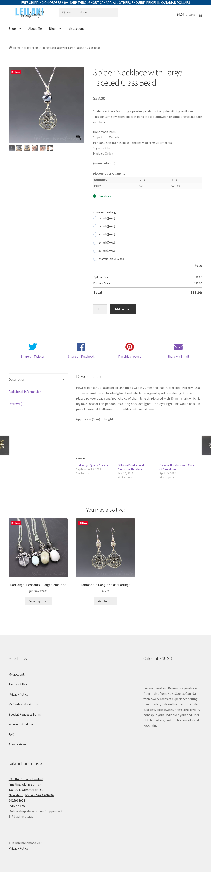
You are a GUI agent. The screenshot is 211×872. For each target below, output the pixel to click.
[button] (79, 107)
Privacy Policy (18, 694)
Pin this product (129, 356)
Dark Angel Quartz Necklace (93, 465)
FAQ (11, 734)
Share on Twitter (33, 356)
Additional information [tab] (25, 391)
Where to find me (21, 724)
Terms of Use (18, 684)
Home (17, 48)
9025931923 (17, 800)
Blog (52, 28)
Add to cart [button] (105, 601)
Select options (38, 601)
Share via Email (178, 356)
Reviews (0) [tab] (17, 404)
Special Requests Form (25, 714)
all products (31, 48)
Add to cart (122, 309)
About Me (35, 28)
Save (17, 71)
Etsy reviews (17, 744)
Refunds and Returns (23, 704)
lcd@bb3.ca (17, 806)
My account (76, 28)
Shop (12, 28)
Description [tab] (17, 379)
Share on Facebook (81, 356)
